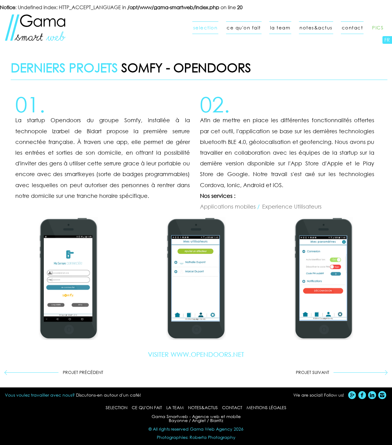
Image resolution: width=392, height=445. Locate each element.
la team (280, 27)
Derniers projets (64, 67)
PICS (377, 27)
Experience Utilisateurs (292, 206)
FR (387, 39)
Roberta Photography (213, 437)
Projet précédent (83, 372)
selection (205, 27)
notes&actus (316, 27)
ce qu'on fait (244, 27)
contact (352, 27)
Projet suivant (312, 372)
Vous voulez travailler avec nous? (40, 395)
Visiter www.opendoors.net (196, 354)
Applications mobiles (228, 206)
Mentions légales (266, 407)
